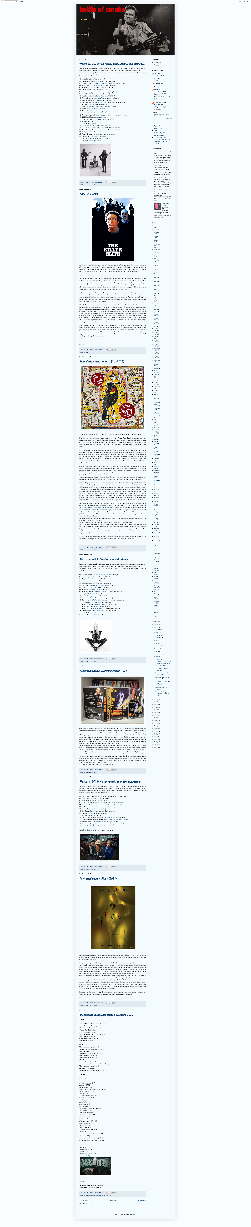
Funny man (91, 613)
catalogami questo (157, 349)
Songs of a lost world (103, 138)
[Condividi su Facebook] (113, 182)
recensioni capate (92, 772)
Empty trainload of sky (111, 817)
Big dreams (99, 100)
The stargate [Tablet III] (101, 591)
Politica (156, 236)
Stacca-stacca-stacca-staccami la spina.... (162, 152)
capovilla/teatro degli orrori (157, 472)
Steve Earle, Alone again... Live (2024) (101, 361)
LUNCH (92, 87)
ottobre (158, 635)
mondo (156, 380)
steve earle (99, 550)
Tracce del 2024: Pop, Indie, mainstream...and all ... (163, 662)
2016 (155, 720)
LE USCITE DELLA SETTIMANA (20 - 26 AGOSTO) (160, 77)
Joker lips (95, 89)
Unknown (158, 62)
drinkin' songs (156, 477)
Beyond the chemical (100, 604)
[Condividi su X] (111, 182)
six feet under (156, 577)
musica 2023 (156, 397)
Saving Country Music (160, 137)
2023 (155, 702)
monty (157, 65)
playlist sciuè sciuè (157, 442)
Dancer (102, 117)
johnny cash (157, 508)
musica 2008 (156, 341)
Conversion (104, 96)
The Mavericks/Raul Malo (157, 413)
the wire (156, 540)
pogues (156, 368)
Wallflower (91, 815)
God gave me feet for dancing (101, 102)
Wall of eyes (92, 140)
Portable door (94, 594)
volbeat (156, 522)
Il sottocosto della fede (160, 178)
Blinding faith (96, 600)
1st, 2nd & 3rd (91, 587)
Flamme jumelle (91, 596)
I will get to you (93, 121)
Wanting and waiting (100, 98)
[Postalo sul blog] (109, 182)
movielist (156, 536)
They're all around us (93, 579)
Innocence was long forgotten (102, 575)
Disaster (98, 796)
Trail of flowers (121, 805)
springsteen (157, 300)
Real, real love (96, 134)
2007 (155, 745)
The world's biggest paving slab (102, 83)
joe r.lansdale (156, 485)
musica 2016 (156, 353)
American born (100, 85)
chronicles (156, 296)
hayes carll (157, 480)
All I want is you (98, 115)
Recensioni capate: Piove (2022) (98, 878)
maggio (158, 648)
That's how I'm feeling (96, 94)
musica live (157, 490)
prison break (155, 573)
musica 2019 (156, 308)
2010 (155, 737)
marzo (158, 654)
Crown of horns (94, 606)
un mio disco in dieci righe (157, 452)
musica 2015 (156, 329)
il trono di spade (156, 558)
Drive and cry (94, 800)
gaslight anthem (156, 505)
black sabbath (156, 420)
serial (155, 250)
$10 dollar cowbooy (117, 802)
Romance (101, 109)
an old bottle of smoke (156, 593)
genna (155, 439)
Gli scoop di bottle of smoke (157, 587)
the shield (156, 498)
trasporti (156, 447)
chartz (155, 394)
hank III (156, 336)
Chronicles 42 (157, 166)
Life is (92, 79)
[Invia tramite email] (107, 182)
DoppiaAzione (158, 126)
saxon (155, 425)
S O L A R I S (158, 74)
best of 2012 (155, 598)
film (87, 352)
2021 (155, 707)
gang (155, 502)
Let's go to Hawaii (95, 824)
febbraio (158, 656)
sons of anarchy (156, 494)
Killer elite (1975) (89, 194)
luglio (157, 643)
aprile (157, 651)
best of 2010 (155, 463)
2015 (155, 723)
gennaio (158, 659)
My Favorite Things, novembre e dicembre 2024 (106, 1015)
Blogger (133, 1214)
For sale (93, 111)
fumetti (156, 304)
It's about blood (95, 830)
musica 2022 (156, 371)
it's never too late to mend (156, 431)
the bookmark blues (156, 582)
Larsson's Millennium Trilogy (157, 568)
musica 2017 (156, 315)
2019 (155, 712)
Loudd (155, 130)
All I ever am (92, 138)
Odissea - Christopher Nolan (161, 114)
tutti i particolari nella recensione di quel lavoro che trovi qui (102, 507)
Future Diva (157, 85)
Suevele (156, 112)
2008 (155, 742)
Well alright (94, 809)
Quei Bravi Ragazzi (159, 135)
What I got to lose (97, 610)
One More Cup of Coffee (160, 133)
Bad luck (90, 813)
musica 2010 (156, 288)
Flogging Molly (156, 459)
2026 (155, 625)
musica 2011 (156, 284)
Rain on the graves (98, 608)
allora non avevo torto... (95, 520)
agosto (158, 640)
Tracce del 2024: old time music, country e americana (110, 781)
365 (91, 123)
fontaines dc (157, 532)
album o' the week (156, 259)
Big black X (87, 132)
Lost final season (156, 525)
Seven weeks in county (97, 811)
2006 (155, 747)
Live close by (96, 126)
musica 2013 (156, 280)
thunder (156, 543)
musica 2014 (156, 345)
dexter (155, 427)
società (155, 254)
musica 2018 (156, 333)
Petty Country (123, 819)
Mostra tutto (169, 118)
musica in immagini (156, 562)
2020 (155, 710)
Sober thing (93, 798)
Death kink (94, 109)
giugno (158, 646)
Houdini (90, 113)
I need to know (114, 819)
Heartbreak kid (95, 128)
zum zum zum (156, 611)
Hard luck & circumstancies (101, 802)
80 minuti (156, 268)
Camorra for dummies (165, 204)
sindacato (156, 272)
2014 (155, 726)
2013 (155, 728)
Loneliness (95, 136)
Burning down (94, 583)
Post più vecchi (141, 1200)
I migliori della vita (156, 375)
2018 (155, 715)
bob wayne (157, 435)
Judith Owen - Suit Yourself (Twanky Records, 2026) (161, 107)
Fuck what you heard (96, 589)
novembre (159, 632)
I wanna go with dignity (97, 81)
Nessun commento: (99, 182)
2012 (155, 731)
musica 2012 (156, 276)
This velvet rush (96, 602)
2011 (155, 734)
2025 (155, 627)
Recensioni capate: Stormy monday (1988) (103, 671)
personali (156, 232)
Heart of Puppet (158, 128)
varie (155, 326)
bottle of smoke (102, 10)
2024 (155, 699)
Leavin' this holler (97, 807)
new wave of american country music (157, 403)
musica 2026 (156, 515)
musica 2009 (156, 323)
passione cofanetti (156, 606)
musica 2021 (156, 357)
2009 (155, 739)
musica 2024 (93, 185)
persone (156, 364)
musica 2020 (156, 319)
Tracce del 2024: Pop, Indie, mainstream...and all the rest (112, 64)
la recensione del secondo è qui (112, 491)
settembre (158, 638)
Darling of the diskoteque (97, 119)
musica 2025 (156, 383)
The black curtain (95, 598)
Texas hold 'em (92, 104)
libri (89, 1195)
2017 (155, 718)
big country (157, 549)
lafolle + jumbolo (159, 83)
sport (155, 312)
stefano (156, 240)
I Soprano (156, 545)
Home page (113, 1200)
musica (87, 185)
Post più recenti (84, 1200)
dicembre (158, 630)
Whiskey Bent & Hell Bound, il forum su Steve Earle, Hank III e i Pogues (162, 141)
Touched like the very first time (162, 190)
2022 (155, 704)
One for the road (98, 826)
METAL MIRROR (159, 90)
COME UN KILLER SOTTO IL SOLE (160, 103)
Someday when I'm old (99, 822)
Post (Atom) (88, 1203)
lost (155, 512)
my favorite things (106, 1195)
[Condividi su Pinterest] (115, 182)
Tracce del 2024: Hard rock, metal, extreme (103, 559)
